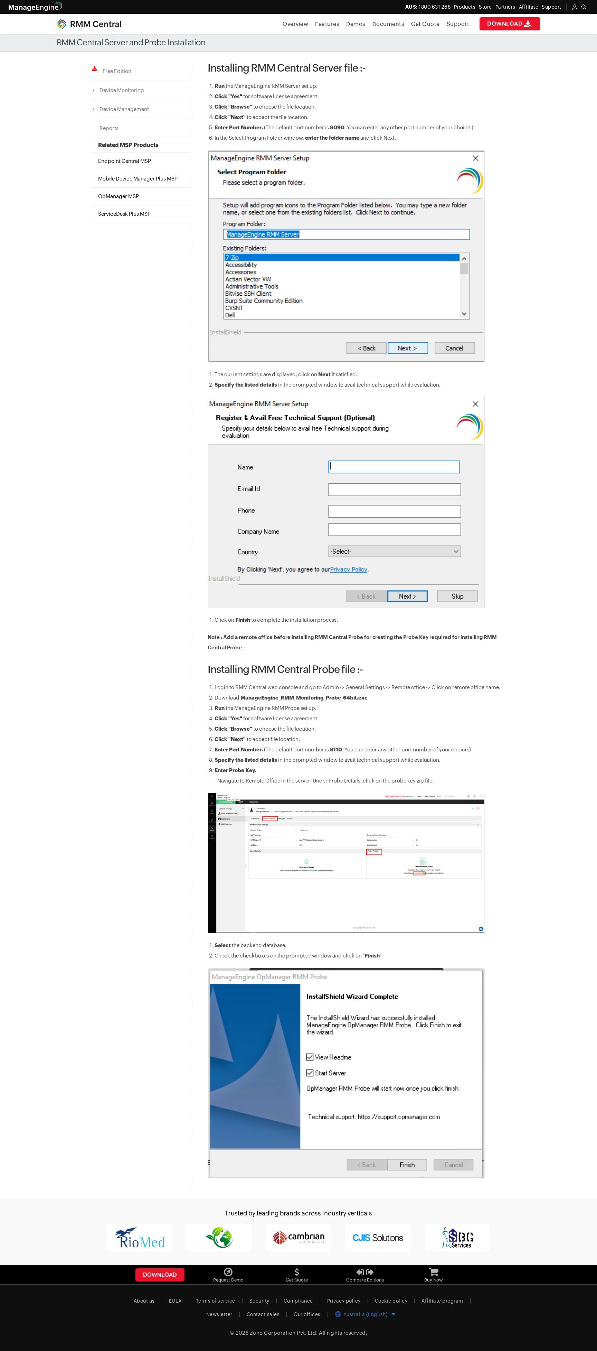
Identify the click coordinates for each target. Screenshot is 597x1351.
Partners (505, 7)
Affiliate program (442, 1300)
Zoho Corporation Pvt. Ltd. (284, 1333)
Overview (295, 24)
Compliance (298, 1300)
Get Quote (425, 24)
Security (259, 1300)
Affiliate (529, 7)
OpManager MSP (118, 196)
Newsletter (219, 1314)
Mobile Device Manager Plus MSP (138, 179)
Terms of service (215, 1300)
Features (327, 24)
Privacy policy (344, 1300)
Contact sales (263, 1314)
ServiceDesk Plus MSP (124, 214)
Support (458, 24)
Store (485, 7)
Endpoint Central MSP (124, 161)
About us (144, 1300)
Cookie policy (391, 1300)
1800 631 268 (428, 7)
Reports (109, 128)
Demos (356, 24)
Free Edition (115, 71)
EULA (175, 1300)
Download (504, 23)
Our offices (307, 1314)
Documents (388, 24)
